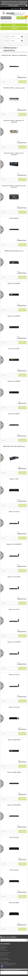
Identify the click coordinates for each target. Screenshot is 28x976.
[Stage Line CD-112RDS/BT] (14, 555)
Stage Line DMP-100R (14, 739)
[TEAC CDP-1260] (14, 849)
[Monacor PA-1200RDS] (14, 392)
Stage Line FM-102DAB (14, 805)
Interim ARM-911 (14, 218)
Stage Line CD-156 (14, 707)
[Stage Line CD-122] (14, 686)
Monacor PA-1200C (14, 348)
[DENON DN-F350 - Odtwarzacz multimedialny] (14, 66)
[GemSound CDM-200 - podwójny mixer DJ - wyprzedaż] (14, 197)
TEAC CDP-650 (14, 870)
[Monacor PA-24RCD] (14, 425)
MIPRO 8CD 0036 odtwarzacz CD (14, 251)
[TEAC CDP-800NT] (14, 914)
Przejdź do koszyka (6, 17)
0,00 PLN (21, 17)
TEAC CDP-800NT (14, 902)
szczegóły (3, 81)
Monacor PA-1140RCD (14, 316)
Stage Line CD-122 (14, 674)
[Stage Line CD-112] (14, 523)
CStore (19, 970)
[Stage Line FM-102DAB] (14, 816)
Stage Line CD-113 (14, 609)
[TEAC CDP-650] (14, 881)
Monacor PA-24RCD (14, 413)
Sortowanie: (7, 36)
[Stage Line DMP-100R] (14, 751)
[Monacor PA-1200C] (14, 360)
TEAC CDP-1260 (14, 837)
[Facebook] (2, 966)
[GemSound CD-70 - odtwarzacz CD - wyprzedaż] (14, 164)
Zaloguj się (16, 8)
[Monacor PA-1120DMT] (14, 295)
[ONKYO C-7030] (14, 490)
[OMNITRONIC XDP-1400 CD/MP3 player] (14, 457)
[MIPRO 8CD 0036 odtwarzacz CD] (14, 262)
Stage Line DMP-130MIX (14, 772)
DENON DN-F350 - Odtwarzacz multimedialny (14, 55)
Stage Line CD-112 (14, 511)
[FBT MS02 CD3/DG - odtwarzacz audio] (14, 99)
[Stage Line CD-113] (14, 620)
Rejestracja (24, 8)
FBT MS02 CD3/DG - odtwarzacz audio (14, 88)
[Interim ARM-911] (14, 229)
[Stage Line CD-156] (14, 718)
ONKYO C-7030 (14, 479)
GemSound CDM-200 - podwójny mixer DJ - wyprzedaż (14, 186)
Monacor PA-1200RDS (14, 381)
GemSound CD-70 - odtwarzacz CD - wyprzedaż (14, 153)
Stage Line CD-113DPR (14, 642)
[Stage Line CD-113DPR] (14, 653)
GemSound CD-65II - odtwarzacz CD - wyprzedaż (14, 121)
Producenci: (7, 40)
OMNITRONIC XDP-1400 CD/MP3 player (14, 446)
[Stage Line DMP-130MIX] (14, 783)
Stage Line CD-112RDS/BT (14, 544)
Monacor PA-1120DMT (14, 283)
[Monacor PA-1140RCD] (14, 327)
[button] (16, 36)
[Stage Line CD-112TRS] (14, 588)
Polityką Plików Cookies (12, 2)
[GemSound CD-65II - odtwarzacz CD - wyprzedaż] (14, 132)
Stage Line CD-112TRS (14, 576)
